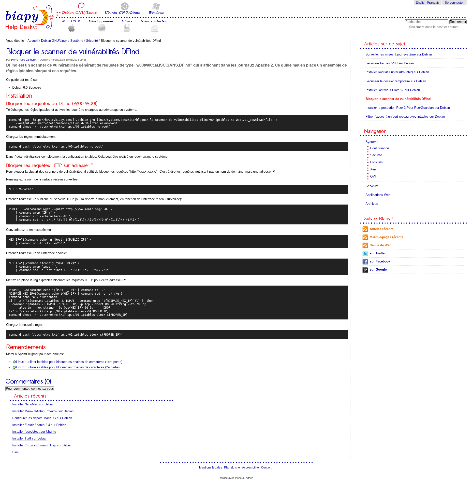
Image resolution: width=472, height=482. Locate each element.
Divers (126, 21)
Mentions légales (210, 467)
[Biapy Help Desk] (30, 18)
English (421, 2)
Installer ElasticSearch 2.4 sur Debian (39, 425)
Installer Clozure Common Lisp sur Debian (42, 445)
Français (433, 2)
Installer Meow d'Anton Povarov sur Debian (43, 411)
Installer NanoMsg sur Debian (33, 404)
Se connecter (454, 2)
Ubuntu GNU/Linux (122, 13)
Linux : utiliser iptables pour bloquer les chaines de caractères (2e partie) (67, 367)
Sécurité (92, 40)
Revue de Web (380, 245)
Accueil (33, 40)
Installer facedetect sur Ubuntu (34, 431)
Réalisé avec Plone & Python (236, 477)
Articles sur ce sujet (384, 44)
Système (76, 40)
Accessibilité (250, 467)
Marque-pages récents (386, 237)
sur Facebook (380, 261)
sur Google (378, 269)
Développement (100, 21)
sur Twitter (378, 253)
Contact (266, 467)
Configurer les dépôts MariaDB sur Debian (42, 418)
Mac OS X (71, 21)
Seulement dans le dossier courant (433, 27)
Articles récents (381, 229)
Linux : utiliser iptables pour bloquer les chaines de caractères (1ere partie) (69, 362)
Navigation (375, 131)
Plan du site (232, 467)
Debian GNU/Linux (79, 13)
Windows (156, 13)
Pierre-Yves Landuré (23, 59)
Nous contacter (153, 21)
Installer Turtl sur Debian (29, 438)
